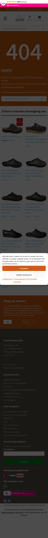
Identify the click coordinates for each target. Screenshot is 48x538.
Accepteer (24, 268)
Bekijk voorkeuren (24, 275)
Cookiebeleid (7, 279)
